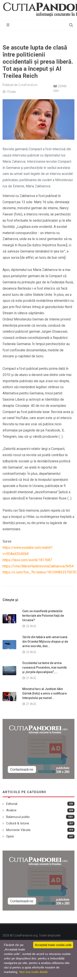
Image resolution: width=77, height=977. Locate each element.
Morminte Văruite (18, 830)
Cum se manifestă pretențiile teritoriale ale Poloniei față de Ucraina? (43, 615)
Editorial (11, 804)
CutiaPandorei (27, 85)
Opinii (10, 836)
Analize (11, 810)
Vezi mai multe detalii (33, 972)
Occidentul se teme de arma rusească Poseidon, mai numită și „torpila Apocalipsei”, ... (44, 667)
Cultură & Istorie (17, 823)
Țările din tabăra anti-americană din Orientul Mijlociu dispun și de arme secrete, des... (45, 641)
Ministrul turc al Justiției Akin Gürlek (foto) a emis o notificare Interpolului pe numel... (44, 693)
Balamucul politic (18, 817)
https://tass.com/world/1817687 (27, 560)
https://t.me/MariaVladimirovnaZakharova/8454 (38, 566)
